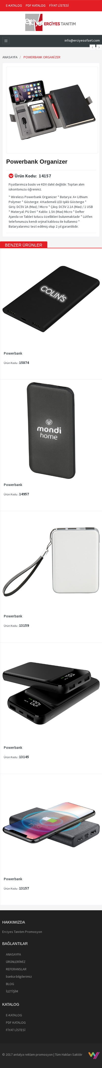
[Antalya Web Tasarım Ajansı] (94, 1055)
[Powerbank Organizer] (52, 110)
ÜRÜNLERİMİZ (16, 961)
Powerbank (13, 353)
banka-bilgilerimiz (19, 976)
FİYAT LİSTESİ (59, 5)
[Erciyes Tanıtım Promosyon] (51, 22)
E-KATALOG (14, 5)
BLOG (10, 984)
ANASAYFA (13, 954)
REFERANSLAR (16, 969)
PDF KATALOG (36, 5)
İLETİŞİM (12, 991)
